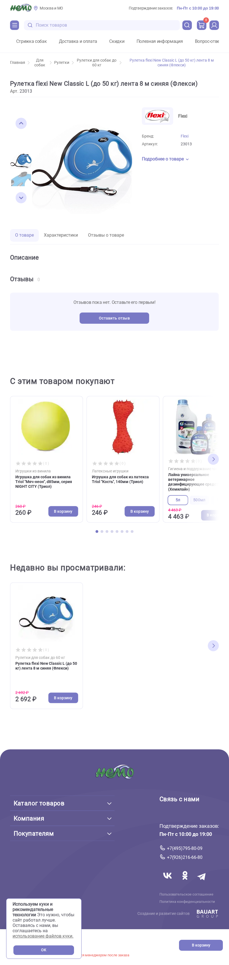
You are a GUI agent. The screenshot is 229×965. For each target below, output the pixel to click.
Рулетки (61, 62)
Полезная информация (160, 41)
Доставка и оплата (78, 41)
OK (43, 950)
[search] (187, 25)
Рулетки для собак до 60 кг (96, 62)
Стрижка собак (31, 41)
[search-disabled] (30, 25)
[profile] (214, 25)
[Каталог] (14, 25)
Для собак (39, 62)
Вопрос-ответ (208, 41)
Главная (17, 62)
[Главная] (21, 8)
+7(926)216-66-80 (184, 857)
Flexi (185, 136)
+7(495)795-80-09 (184, 848)
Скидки (116, 41)
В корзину (201, 945)
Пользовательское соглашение (186, 894)
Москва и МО (51, 8)
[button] (21, 123)
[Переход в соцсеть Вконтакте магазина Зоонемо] (168, 882)
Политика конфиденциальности (187, 901)
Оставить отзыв (114, 318)
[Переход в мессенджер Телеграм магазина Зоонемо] (202, 882)
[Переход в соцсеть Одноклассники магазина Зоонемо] (185, 882)
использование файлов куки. (43, 936)
